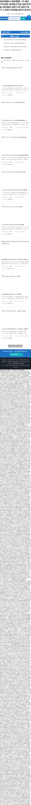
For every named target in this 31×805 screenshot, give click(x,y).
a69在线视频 (14, 433)
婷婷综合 (23, 389)
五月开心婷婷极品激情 (25, 583)
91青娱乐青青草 (9, 498)
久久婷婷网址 (17, 794)
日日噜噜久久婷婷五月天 (24, 488)
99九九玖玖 (27, 472)
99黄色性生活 (24, 403)
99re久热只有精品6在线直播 (19, 500)
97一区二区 (15, 668)
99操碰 (1, 397)
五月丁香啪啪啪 (26, 776)
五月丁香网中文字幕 (25, 511)
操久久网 (7, 541)
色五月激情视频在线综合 (22, 769)
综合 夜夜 (7, 691)
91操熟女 (4, 488)
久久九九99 (2, 646)
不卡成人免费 (24, 754)
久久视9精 (9, 457)
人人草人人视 (5, 804)
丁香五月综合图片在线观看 (19, 565)
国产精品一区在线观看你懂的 (8, 790)
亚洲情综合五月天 (22, 502)
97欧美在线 (10, 461)
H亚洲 (29, 390)
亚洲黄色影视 (22, 480)
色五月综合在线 (6, 538)
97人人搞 (16, 461)
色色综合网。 (18, 696)
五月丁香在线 (3, 487)
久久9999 (25, 433)
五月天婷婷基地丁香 (25, 534)
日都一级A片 (16, 606)
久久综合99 (2, 704)
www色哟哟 (2, 391)
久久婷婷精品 (19, 451)
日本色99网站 (9, 391)
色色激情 (8, 646)
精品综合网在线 (24, 486)
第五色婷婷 (24, 687)
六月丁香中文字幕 (22, 630)
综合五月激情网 (12, 745)
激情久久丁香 (16, 379)
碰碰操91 (20, 550)
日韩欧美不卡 (17, 747)
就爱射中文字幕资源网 (10, 689)
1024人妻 (15, 618)
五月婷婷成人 (12, 430)
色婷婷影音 (4, 658)
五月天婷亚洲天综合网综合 (19, 724)
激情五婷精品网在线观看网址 (7, 747)
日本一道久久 (19, 689)
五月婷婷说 (13, 801)
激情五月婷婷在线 (15, 533)
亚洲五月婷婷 (9, 668)
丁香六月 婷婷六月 (6, 793)
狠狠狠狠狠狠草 (5, 781)
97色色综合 (17, 716)
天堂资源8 (20, 386)
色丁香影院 (15, 480)
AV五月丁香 (25, 623)
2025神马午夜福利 (13, 743)
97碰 (9, 647)
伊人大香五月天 (17, 522)
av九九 (1, 451)
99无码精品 (15, 469)
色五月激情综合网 (8, 709)
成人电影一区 (14, 637)
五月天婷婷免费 (19, 736)
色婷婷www (24, 569)
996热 (25, 564)
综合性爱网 (11, 716)
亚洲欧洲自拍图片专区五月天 (10, 762)
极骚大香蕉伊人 (14, 638)
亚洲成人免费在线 (15, 793)
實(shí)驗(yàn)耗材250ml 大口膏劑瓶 (11, 294)
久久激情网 (12, 625)
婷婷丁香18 (23, 463)
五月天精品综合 (20, 635)
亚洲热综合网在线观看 (11, 641)
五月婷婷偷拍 (14, 492)
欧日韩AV (24, 430)
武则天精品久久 (17, 479)
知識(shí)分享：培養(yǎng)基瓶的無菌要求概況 (14, 43)
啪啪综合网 (27, 646)
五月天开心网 (8, 483)
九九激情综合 (10, 558)
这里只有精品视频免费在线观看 (15, 484)
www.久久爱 (3, 584)
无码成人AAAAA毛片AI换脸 (21, 542)
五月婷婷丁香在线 (19, 438)
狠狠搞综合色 (9, 732)
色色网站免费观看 (7, 780)
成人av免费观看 (7, 753)
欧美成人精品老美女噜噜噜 (11, 395)
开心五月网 (11, 410)
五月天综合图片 (21, 496)
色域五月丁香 (6, 687)
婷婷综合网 (26, 736)
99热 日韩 (13, 665)
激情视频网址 (25, 573)
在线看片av (21, 510)
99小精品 (6, 569)
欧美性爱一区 (6, 499)
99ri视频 (9, 513)
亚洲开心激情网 (24, 674)
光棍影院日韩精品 (13, 567)
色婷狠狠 (28, 465)
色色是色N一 (27, 449)
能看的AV (21, 564)
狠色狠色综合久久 (11, 769)
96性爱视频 (25, 492)
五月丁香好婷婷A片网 (19, 428)
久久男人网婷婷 (8, 674)
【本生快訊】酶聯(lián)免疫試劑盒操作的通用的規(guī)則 (16, 39)
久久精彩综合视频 (11, 685)
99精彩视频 (21, 645)
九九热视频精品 (13, 579)
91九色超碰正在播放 (17, 758)
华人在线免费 (11, 792)
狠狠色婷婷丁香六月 (23, 461)
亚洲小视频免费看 (16, 780)
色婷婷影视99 (7, 714)
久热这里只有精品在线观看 (16, 407)
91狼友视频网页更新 (7, 464)
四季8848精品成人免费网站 (16, 420)
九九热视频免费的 (12, 785)
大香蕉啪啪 (19, 781)
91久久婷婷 (24, 610)
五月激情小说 (12, 421)
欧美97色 (13, 650)
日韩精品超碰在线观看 (7, 469)
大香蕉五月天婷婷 (19, 418)
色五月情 (24, 631)
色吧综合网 (25, 688)
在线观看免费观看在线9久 (20, 406)
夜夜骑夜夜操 (22, 455)
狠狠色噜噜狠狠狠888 (8, 700)
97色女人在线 (21, 637)
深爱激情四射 (5, 410)
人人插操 (15, 521)
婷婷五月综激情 (20, 642)
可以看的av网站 (21, 544)
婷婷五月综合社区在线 (18, 786)
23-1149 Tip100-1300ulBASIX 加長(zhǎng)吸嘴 (14, 190)
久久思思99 (12, 546)
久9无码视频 (18, 417)
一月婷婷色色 (21, 487)
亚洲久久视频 (20, 604)
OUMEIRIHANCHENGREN (6, 479)
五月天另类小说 (7, 397)
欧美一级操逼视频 (22, 743)
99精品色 (20, 688)
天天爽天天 (14, 553)
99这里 (23, 798)
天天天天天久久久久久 (13, 788)
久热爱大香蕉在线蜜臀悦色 (13, 494)
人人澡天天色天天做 (24, 730)
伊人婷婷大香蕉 (25, 434)
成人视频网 (5, 526)
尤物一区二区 (14, 502)
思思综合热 (23, 558)
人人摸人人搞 (20, 677)
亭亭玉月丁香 (21, 634)
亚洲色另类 (22, 533)
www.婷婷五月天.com (16, 631)
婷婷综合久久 (18, 453)
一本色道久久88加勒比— (24, 782)
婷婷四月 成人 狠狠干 (16, 459)
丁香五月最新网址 (22, 762)
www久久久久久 (4, 643)
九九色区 (13, 739)
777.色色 (8, 533)
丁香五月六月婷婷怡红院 (19, 464)
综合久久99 (5, 776)
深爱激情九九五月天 (21, 693)
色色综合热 (9, 380)
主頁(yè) (13, 60)
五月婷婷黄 (18, 742)
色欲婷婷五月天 (5, 420)
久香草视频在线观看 (4, 607)
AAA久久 (2, 522)
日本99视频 (24, 417)
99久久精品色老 (16, 398)
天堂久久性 (25, 790)
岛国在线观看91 (15, 580)
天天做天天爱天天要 (25, 703)
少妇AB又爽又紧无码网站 (11, 544)
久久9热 (16, 471)
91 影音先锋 (20, 651)
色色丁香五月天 (22, 523)
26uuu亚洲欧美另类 (11, 576)
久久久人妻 (11, 629)
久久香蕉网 (27, 745)
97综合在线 (2, 476)
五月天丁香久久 (15, 603)
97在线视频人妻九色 (21, 682)
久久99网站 (24, 699)
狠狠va (28, 478)
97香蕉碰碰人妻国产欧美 (20, 571)
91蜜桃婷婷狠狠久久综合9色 (24, 581)
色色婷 (4, 449)
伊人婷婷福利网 (13, 541)
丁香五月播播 (21, 796)
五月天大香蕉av (22, 750)
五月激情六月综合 (9, 703)
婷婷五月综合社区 (21, 734)
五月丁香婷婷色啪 (9, 616)
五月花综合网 (7, 637)
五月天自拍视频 (18, 708)
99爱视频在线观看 (15, 441)
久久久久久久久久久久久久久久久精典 (18, 653)
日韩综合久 (27, 642)
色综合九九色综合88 (10, 422)
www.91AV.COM (17, 505)
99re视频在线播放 (13, 670)
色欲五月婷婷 (13, 589)
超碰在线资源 (7, 502)
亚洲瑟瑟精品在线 (10, 608)
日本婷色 (16, 523)
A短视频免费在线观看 (19, 468)
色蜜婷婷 (25, 436)
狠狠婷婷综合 (6, 707)
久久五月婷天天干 (20, 401)
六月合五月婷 (11, 754)
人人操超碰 (15, 382)
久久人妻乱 (20, 395)
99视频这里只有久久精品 (8, 610)
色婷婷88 (21, 506)
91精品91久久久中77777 (19, 633)
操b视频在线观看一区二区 (13, 681)
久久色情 (14, 554)
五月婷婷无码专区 (19, 726)
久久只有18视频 (19, 723)
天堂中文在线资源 (4, 386)
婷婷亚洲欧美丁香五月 (12, 488)
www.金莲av (8, 711)
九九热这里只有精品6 (15, 722)
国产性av (25, 456)
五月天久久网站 (26, 746)
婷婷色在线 (20, 515)
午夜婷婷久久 (19, 375)
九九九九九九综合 (24, 379)
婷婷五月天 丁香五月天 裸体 (10, 537)
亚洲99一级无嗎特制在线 (6, 515)
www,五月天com (24, 722)
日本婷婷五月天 (26, 758)
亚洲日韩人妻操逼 (23, 751)
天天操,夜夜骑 (24, 426)
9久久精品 (16, 583)
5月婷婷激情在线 (24, 666)
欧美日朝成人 (16, 730)
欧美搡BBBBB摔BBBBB (14, 557)
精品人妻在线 (22, 656)
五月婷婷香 (2, 490)
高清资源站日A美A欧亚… (25, 767)
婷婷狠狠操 (18, 707)
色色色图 (14, 411)
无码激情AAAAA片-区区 (9, 424)
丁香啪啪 (27, 620)
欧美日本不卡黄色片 (10, 540)
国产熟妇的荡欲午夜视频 (16, 784)
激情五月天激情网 (10, 490)
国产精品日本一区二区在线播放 (20, 476)
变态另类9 (18, 452)
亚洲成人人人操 (6, 548)
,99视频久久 (15, 455)
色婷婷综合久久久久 (15, 538)
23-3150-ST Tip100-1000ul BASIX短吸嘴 (13, 224)
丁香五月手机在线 (19, 449)
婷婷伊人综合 (17, 498)
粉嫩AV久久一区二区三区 (12, 796)
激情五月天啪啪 (7, 409)
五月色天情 (15, 460)
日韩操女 (24, 521)
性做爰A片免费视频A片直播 (11, 774)
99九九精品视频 (11, 577)
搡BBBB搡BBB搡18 (8, 510)
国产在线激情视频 (10, 726)
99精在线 (2, 384)
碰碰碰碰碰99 (9, 565)
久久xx (7, 584)
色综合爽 (22, 540)
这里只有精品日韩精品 (5, 413)
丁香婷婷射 (12, 587)
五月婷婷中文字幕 (10, 463)
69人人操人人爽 (21, 548)
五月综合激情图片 (14, 773)
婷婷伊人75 (26, 777)
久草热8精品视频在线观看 (11, 384)
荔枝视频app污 (6, 503)
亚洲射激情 (22, 580)
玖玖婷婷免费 (13, 425)
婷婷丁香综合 (6, 444)
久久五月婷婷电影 (9, 522)
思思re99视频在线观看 (19, 646)
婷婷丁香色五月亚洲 (10, 704)
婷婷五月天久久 (24, 519)
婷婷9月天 (21, 410)
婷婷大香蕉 (19, 715)
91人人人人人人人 (9, 598)
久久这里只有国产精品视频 (18, 753)
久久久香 (2, 583)
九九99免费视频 (4, 627)
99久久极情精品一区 (16, 699)
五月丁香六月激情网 (22, 627)
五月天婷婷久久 (22, 518)
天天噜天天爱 (20, 641)
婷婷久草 (21, 471)
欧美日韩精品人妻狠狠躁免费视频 (15, 383)
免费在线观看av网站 (13, 440)
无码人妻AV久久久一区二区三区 (12, 525)
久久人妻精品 (9, 476)
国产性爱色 (12, 607)
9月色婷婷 (6, 556)
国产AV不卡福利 (23, 391)
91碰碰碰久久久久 (21, 509)
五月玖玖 (7, 583)
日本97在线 (19, 393)
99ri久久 (2, 402)
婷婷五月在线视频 (21, 376)
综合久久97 (2, 650)
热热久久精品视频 (24, 549)
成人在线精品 (22, 691)
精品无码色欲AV (5, 399)
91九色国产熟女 (19, 577)
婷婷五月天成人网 (22, 647)
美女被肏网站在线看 (9, 708)
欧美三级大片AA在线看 (16, 746)
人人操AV (16, 410)
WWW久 (18, 403)
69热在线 (22, 598)
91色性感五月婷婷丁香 (19, 700)
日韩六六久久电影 (9, 402)
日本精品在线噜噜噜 (20, 422)
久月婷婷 (12, 583)
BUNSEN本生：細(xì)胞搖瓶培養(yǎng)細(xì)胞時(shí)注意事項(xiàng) (16, 46)
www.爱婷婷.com (21, 554)
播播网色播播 (12, 472)
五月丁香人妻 (23, 664)
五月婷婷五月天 (8, 480)
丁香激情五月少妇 (9, 428)
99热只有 (10, 530)
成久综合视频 (20, 680)
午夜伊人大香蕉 (3, 506)
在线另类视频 (25, 452)
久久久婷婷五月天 (21, 465)
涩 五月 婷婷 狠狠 (26, 514)
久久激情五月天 (20, 472)
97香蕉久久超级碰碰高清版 (23, 649)
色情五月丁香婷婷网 (26, 507)
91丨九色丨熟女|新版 (18, 437)
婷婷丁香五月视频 (9, 571)
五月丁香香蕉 (23, 475)
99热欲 (21, 591)
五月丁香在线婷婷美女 (15, 503)
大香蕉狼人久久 (14, 767)
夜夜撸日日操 (5, 440)
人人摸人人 (4, 511)
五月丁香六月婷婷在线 (14, 804)
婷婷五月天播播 (8, 552)
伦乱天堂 (20, 560)
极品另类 (14, 797)
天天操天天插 (21, 413)
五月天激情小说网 (23, 390)
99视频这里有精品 (8, 770)
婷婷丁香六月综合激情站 (7, 626)
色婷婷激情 (9, 437)
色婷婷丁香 (8, 596)
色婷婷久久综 (24, 557)
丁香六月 (19, 569)
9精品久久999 (19, 776)
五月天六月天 (13, 695)
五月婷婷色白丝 (5, 579)
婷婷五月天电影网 (21, 374)
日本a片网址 (6, 766)
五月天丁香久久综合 (13, 572)
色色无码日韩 (3, 513)
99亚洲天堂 (2, 534)
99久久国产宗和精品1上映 (20, 766)
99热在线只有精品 (12, 627)
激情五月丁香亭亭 (4, 777)
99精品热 (10, 506)
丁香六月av (8, 782)
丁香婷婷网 (17, 463)
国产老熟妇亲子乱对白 (17, 712)
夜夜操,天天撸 (25, 800)
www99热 (9, 456)
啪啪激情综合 (5, 716)
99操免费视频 (26, 393)
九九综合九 (15, 515)
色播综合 (4, 471)
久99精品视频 (8, 514)
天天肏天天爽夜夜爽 (24, 615)
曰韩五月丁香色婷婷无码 (20, 761)
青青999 (7, 560)
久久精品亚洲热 (14, 714)
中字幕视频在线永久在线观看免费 (17, 467)
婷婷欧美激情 (9, 786)
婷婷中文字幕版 (8, 606)
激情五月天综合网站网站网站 (8, 375)
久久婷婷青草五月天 (16, 513)
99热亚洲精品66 (5, 727)
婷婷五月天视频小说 (10, 622)
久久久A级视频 (22, 709)
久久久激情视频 (17, 531)
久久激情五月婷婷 (6, 459)
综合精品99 (27, 401)
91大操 (3, 678)
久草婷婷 (11, 549)
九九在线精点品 (26, 650)
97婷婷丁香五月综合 (14, 478)
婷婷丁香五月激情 (19, 445)
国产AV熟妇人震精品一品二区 (19, 596)
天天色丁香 (19, 669)
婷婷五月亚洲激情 (26, 589)
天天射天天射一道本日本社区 (9, 664)
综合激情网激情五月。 (13, 658)
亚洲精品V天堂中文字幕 (11, 593)
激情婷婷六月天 (15, 409)
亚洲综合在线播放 (6, 789)
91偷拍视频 (21, 773)
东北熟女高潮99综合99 (8, 429)
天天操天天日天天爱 (15, 486)
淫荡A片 (11, 766)
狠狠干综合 (12, 614)
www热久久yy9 (12, 393)
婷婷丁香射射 (14, 630)
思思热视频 (6, 773)
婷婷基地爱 (8, 519)
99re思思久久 (3, 661)
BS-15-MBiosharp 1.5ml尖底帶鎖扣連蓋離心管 (14, 120)
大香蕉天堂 (9, 797)
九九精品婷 (4, 734)
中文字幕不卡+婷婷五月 (9, 482)
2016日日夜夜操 (8, 416)
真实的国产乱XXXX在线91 (12, 390)
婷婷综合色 (16, 615)
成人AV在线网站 (4, 647)
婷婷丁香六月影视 (6, 767)
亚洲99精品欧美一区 (16, 800)
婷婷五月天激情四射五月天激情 (19, 416)
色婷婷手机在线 (11, 723)
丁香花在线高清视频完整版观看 (9, 387)
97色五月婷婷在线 (14, 691)
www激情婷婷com (13, 448)
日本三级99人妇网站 (5, 784)
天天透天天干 (13, 680)
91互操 (17, 540)
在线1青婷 (22, 804)
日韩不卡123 (22, 759)
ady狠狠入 (10, 527)
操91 (12, 646)
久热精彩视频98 (13, 727)
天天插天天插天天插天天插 (9, 389)
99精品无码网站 (23, 692)
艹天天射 (27, 727)
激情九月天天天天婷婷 (18, 728)
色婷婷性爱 (21, 572)
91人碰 (19, 797)
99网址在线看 (5, 771)
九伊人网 (13, 662)
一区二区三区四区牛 (15, 654)
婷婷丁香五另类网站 (20, 482)
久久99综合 (24, 749)
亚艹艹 (25, 561)
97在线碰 (28, 533)
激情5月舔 (14, 581)
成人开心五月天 (7, 739)
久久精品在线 (10, 705)
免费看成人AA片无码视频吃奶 (11, 518)
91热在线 (4, 797)
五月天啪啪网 (16, 380)
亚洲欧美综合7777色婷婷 (24, 384)
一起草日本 (10, 619)
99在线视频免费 (23, 788)
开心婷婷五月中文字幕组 (22, 735)
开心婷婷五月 (19, 611)
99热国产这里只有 (7, 411)
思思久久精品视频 (25, 739)
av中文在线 (20, 553)
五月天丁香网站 (26, 660)
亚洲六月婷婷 (24, 747)
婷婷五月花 (16, 598)
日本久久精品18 (13, 496)
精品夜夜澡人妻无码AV (10, 720)
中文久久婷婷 (10, 701)
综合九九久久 (18, 610)
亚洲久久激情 (20, 411)
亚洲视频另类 (5, 634)
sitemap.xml (24, 361)
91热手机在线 (17, 626)
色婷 (5, 451)
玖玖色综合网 (13, 642)
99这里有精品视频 (7, 581)
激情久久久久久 (17, 426)
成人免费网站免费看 (7, 656)
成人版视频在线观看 (21, 695)
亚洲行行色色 (22, 469)
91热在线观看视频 (26, 505)
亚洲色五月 (18, 587)
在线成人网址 (6, 611)
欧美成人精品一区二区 (10, 803)
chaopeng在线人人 (26, 718)
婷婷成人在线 (9, 398)
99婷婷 (22, 398)
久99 (29, 486)
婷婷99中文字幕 (9, 678)
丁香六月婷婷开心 (10, 612)
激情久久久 (26, 593)
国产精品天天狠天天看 (5, 591)
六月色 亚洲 (6, 695)
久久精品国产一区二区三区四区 (14, 436)
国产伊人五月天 (19, 491)
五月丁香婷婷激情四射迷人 (9, 693)
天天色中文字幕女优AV (23, 444)
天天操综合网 (26, 781)
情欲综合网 (12, 707)
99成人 (10, 595)
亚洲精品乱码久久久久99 (17, 731)
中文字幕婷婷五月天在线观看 (12, 564)
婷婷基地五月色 (12, 777)
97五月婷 (23, 622)
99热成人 (22, 711)
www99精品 (24, 707)
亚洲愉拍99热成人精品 (10, 672)
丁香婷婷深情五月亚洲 (24, 606)
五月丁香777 (19, 614)
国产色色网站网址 (17, 657)
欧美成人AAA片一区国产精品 (15, 526)
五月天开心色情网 (24, 529)
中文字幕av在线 (5, 407)
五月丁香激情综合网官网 (11, 677)
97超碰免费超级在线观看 (19, 719)
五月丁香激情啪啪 (17, 530)
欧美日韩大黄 (23, 378)
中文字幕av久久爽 (6, 638)
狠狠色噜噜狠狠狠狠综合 (15, 778)
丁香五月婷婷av (25, 527)
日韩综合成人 (5, 438)
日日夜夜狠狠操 (13, 444)
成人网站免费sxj (12, 465)
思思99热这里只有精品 (19, 584)
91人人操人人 (26, 383)
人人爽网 (8, 631)
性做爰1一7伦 (13, 517)
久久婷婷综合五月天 (6, 800)
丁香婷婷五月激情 (8, 730)
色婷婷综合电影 (17, 527)
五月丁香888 (7, 718)
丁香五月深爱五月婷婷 (5, 536)
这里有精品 (20, 517)
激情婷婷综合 (5, 620)
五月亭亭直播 (3, 681)
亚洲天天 (16, 402)
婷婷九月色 (13, 374)
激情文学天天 (12, 438)
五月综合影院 (13, 399)
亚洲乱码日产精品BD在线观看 (20, 552)
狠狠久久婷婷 (17, 558)
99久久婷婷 (12, 611)
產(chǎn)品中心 (20, 60)
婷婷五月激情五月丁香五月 (22, 665)
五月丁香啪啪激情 (18, 623)
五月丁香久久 (27, 395)
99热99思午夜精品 (24, 603)
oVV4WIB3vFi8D (13, 560)
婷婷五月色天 (7, 692)
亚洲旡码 (4, 618)
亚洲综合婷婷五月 (19, 792)
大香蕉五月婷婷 (23, 793)
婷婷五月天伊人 (11, 736)
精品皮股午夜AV (15, 378)
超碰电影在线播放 (6, 441)
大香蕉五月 (9, 602)
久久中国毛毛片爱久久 (5, 374)
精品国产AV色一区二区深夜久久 (19, 562)
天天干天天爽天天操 (10, 742)
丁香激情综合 (9, 618)
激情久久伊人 (13, 682)
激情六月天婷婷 (23, 478)
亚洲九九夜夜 (15, 750)
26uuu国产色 (6, 673)
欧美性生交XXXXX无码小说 (10, 715)
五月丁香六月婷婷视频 (17, 457)
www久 (11, 584)
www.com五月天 (4, 426)
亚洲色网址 (23, 629)
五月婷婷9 (6, 629)
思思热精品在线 (7, 568)
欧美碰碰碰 (25, 375)
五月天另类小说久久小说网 (6, 719)
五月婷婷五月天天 (8, 758)
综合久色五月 (25, 522)
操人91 (22, 765)
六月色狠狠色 (25, 503)
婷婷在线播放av (12, 600)
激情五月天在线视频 (9, 453)
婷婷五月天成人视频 (8, 615)
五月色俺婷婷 (24, 587)
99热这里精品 (21, 727)
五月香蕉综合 (27, 641)
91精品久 (11, 794)
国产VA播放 (4, 751)
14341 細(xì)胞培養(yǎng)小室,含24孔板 (12, 85)
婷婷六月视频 (10, 523)
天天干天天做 (5, 745)
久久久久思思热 (10, 471)
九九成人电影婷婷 (24, 661)
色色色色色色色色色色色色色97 (15, 684)
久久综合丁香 (3, 509)
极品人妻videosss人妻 (17, 456)
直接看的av (24, 453)
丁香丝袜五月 (23, 592)
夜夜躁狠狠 (25, 611)
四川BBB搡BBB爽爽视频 (22, 600)
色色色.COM (18, 687)
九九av (26, 598)
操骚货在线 (11, 561)
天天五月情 (18, 803)
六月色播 (4, 447)
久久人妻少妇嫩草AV (21, 704)
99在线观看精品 (25, 513)
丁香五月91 (11, 761)
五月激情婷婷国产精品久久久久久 (16, 599)
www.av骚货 (8, 801)
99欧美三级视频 (22, 460)
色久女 (28, 521)
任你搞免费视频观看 (17, 697)
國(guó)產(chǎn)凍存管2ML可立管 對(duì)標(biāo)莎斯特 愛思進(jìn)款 (15, 259)
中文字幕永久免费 (20, 607)
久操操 (24, 451)
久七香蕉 (18, 421)
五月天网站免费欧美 (14, 405)
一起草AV (10, 724)
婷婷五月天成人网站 (11, 473)
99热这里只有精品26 (7, 657)
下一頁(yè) (11, 346)
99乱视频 (20, 492)
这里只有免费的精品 (16, 507)
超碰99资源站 (24, 429)
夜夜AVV (25, 689)
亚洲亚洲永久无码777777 (14, 511)
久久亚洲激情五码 (4, 557)
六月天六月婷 (16, 666)
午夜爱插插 (17, 534)
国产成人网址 (22, 397)
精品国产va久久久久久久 (24, 483)
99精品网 (10, 426)
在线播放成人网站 (26, 530)
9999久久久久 (14, 548)
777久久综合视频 (10, 449)
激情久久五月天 (17, 616)
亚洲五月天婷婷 (7, 712)
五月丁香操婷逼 (9, 505)
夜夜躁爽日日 (3, 473)
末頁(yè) (19, 346)
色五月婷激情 (5, 761)
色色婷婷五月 (27, 515)
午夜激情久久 (5, 670)
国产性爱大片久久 (22, 789)
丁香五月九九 (25, 495)
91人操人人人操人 (12, 604)
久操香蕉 (20, 448)
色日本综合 (15, 709)
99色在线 (15, 510)
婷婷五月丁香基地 (15, 519)
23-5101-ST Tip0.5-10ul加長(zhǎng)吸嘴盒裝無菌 (15, 155)
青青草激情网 (14, 536)
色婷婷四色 (15, 391)
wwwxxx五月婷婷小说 (12, 487)
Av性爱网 (21, 440)
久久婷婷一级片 (8, 460)
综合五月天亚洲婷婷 (4, 722)
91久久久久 (7, 654)
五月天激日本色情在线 (12, 688)
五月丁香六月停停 (15, 591)
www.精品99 (23, 494)
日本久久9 (6, 794)
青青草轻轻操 (12, 452)
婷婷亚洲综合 (9, 798)
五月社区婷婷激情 (15, 711)
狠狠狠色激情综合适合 (10, 635)
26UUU (10, 666)
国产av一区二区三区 (26, 626)
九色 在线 (17, 475)
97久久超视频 (11, 643)
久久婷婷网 (9, 379)
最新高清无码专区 (23, 638)
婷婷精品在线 (17, 447)
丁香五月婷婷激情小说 (22, 425)
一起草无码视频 (7, 394)
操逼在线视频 (27, 471)
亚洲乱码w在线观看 (16, 514)
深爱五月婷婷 (15, 483)
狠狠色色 (25, 526)
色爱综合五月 (14, 789)
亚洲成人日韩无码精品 (18, 620)
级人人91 (22, 409)
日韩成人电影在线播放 (24, 405)
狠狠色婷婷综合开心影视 (21, 643)
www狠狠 (17, 612)
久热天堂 (16, 575)
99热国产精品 (9, 447)
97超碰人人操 (19, 790)
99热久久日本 (22, 668)
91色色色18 (6, 682)
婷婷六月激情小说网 (4, 642)
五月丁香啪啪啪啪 (10, 475)
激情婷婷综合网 (3, 484)
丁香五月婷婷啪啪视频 (23, 382)
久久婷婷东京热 (20, 745)
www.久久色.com (7, 433)
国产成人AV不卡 (11, 735)
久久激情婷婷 (27, 411)
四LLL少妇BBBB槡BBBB (12, 645)
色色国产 (18, 389)
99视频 (24, 517)
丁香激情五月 (11, 542)
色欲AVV (7, 653)
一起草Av (6, 545)
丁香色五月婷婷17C (20, 432)
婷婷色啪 (11, 620)
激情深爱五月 (13, 669)
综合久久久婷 (12, 776)
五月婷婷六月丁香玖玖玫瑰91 (15, 639)
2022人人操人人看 (4, 472)
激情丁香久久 (8, 592)
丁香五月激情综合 (13, 386)
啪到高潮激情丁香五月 (10, 491)
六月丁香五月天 (22, 402)
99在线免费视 (21, 670)
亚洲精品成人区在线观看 (8, 575)
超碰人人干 (17, 629)
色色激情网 (26, 553)
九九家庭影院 (17, 429)
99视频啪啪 (18, 430)
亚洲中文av (22, 681)
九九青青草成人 (5, 425)
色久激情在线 (12, 673)
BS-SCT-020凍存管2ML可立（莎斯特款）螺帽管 (15, 329)
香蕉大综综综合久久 (21, 473)
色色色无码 (5, 572)
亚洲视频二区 (25, 537)
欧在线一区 (2, 531)
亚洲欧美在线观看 (8, 521)
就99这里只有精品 (21, 394)
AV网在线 (4, 576)
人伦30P (18, 622)
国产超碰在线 (20, 777)
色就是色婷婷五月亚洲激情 (22, 740)
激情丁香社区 (23, 447)
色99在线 (10, 697)
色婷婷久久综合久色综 (15, 763)
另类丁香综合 (16, 549)
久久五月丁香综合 (7, 603)
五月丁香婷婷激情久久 (7, 633)
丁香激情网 (13, 376)
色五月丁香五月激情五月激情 (15, 495)
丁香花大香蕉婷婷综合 (14, 556)
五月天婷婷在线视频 (8, 623)
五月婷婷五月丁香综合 (8, 468)
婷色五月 (12, 749)
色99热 (18, 664)
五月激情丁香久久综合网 (23, 785)
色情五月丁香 (15, 782)
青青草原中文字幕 (15, 529)
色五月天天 (23, 479)
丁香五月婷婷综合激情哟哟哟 (8, 432)
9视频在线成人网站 (17, 732)
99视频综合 (10, 751)
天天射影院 (27, 720)
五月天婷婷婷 (22, 676)
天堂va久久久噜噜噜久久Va (13, 765)
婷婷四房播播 (26, 755)
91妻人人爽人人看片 (5, 517)
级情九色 (8, 376)
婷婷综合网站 (14, 647)
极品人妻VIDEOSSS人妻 (16, 585)
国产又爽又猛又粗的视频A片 (8, 401)
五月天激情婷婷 (15, 592)
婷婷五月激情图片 (17, 798)
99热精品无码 (15, 397)
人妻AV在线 (4, 577)
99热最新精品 (26, 420)
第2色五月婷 (7, 585)
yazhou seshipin (20, 720)
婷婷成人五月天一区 (18, 678)
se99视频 (27, 670)
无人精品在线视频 (7, 750)
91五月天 (14, 394)
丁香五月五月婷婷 (21, 399)
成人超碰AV (4, 735)
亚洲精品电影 (5, 465)
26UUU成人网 (6, 696)
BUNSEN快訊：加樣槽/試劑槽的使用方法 (13, 50)
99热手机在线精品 (18, 619)
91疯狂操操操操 (9, 531)
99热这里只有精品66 (23, 658)
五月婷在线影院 (22, 705)
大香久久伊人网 (22, 595)
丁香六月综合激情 (4, 467)
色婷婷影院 (12, 687)
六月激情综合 (6, 680)
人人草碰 (4, 382)
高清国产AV (15, 656)
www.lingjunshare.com (5, 580)
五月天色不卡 (18, 749)
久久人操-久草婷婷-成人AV (21, 608)
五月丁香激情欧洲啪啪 (14, 545)
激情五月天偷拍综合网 (18, 770)
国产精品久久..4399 (22, 536)
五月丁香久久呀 (18, 490)
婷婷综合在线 (19, 650)
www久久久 (2, 376)
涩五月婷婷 (16, 676)
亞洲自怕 (20, 521)
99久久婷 (19, 589)
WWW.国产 (7, 651)
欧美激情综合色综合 (20, 685)
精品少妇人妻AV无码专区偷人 (13, 442)
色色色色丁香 (22, 714)
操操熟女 (26, 604)
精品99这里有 (18, 573)
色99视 (6, 430)
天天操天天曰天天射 (11, 509)
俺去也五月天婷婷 (4, 421)
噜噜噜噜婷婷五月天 (25, 556)
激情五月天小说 (3, 759)
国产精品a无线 (13, 781)
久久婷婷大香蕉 (17, 701)
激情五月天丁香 (24, 498)
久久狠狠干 (20, 593)
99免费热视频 (20, 801)
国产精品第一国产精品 (12, 550)
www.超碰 (27, 645)
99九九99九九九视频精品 (10, 403)
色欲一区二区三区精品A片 (15, 434)
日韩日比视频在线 (22, 579)
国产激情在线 (15, 568)
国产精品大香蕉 (16, 602)
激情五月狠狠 (8, 378)
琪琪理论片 (25, 541)
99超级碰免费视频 (11, 451)
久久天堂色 (9, 382)
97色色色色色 (26, 680)
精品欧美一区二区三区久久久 (7, 406)
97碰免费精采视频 (19, 424)
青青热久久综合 (7, 553)
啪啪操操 (25, 560)
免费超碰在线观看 (13, 634)
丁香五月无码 (5, 549)
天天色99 (16, 751)
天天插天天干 (6, 587)
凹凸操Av (8, 507)
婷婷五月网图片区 (15, 692)
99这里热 (20, 774)
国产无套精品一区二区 (15, 718)
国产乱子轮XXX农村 (17, 660)
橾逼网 (28, 475)
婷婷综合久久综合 (10, 534)
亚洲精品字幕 (7, 492)
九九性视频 (17, 754)
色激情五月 (19, 673)
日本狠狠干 (25, 490)
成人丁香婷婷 (23, 380)
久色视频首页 (6, 669)
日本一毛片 (13, 740)
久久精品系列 (25, 784)
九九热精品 (15, 506)
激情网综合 (15, 595)
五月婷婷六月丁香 (20, 625)
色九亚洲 (20, 433)
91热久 (19, 537)
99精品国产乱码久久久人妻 (13, 661)
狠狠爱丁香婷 (23, 441)
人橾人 (6, 448)
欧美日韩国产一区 (18, 561)
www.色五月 (24, 459)
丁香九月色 (18, 672)
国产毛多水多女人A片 (7, 455)
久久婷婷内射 (13, 649)
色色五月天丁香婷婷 (24, 545)
